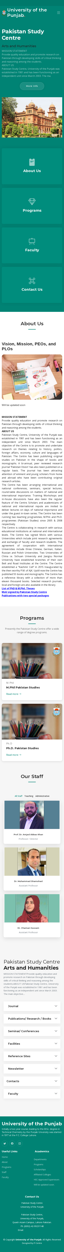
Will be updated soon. (44, 1185)
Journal (13, 1006)
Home (5, 1157)
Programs (32, 210)
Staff (4, 1172)
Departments (40, 1159)
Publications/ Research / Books (29, 1018)
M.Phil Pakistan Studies (23, 687)
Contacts (13, 1081)
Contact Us (32, 289)
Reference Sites (19, 1056)
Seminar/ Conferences (23, 1031)
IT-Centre (38, 1243)
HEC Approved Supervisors (46, 1180)
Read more (12, 694)
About (5, 1162)
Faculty (32, 250)
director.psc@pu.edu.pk (35, 1230)
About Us (32, 171)
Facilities (14, 1043)
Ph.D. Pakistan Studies (22, 748)
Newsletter (16, 1068)
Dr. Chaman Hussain (28, 928)
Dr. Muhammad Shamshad (28, 881)
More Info (32, 86)
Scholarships (40, 1169)
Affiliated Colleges (42, 1175)
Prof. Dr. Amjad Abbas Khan (28, 834)
